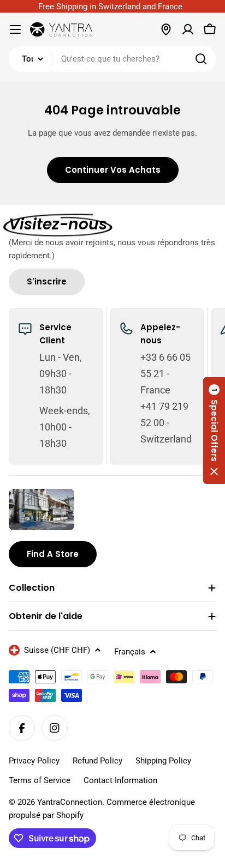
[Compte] (187, 29)
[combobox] (112, 59)
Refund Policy (97, 761)
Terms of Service (39, 780)
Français (129, 652)
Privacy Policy (34, 761)
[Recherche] (201, 58)
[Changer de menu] (15, 29)
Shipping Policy (163, 761)
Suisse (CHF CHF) (57, 650)
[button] (214, 430)
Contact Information (120, 780)
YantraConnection (69, 802)
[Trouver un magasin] (166, 29)
